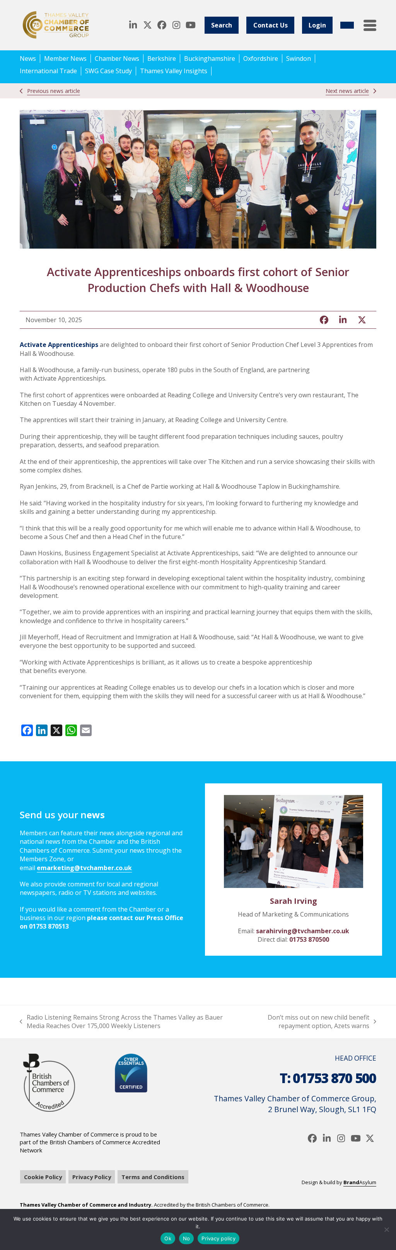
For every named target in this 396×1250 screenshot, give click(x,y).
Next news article (347, 90)
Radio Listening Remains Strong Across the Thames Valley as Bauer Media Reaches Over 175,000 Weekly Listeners (121, 1021)
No (186, 1238)
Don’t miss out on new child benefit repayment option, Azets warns (308, 1021)
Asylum (359, 1182)
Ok (167, 1238)
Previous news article (53, 90)
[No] (386, 1229)
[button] (370, 25)
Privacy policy (218, 1238)
